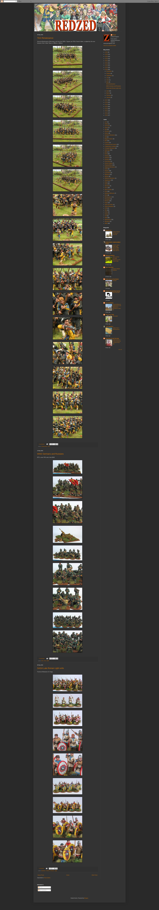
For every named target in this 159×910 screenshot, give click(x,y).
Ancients (43, 870)
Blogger (86, 898)
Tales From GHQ (109, 314)
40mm (106, 127)
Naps (106, 182)
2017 (106, 100)
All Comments (42, 890)
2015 (106, 104)
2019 (106, 67)
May (107, 82)
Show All (120, 349)
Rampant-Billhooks (109, 193)
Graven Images (108, 163)
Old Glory (107, 185)
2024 (106, 56)
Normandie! (115, 316)
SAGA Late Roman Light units (50, 668)
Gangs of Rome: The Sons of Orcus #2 (116, 233)
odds (106, 184)
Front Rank (107, 161)
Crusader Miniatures (110, 148)
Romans (52, 870)
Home (67, 875)
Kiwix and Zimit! (116, 292)
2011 (106, 113)
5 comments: (42, 444)
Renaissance (44, 446)
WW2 (48, 660)
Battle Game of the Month (112, 279)
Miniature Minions (110, 255)
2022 (106, 60)
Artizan (106, 133)
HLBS (106, 168)
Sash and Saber (109, 204)
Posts (40, 887)
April (107, 91)
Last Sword (107, 172)
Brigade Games (109, 138)
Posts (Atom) (47, 877)
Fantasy (107, 155)
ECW (106, 153)
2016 (106, 102)
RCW (106, 195)
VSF (106, 215)
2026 (106, 52)
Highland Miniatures (110, 167)
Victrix (106, 212)
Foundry (107, 159)
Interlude (114, 280)
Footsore (48, 870)
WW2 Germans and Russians (50, 454)
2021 (106, 63)
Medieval (107, 174)
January (108, 97)
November (109, 71)
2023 (106, 58)
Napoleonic (108, 180)
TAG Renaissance (45, 38)
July (107, 77)
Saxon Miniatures (109, 206)
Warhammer (108, 219)
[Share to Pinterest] (57, 444)
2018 (106, 69)
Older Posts (94, 875)
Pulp (106, 191)
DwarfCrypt (108, 230)
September (109, 75)
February (108, 95)
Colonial (107, 142)
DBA (106, 152)
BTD (42, 660)
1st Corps (107, 125)
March (108, 93)
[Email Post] (47, 444)
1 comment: (41, 868)
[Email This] (50, 444)
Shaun (114, 35)
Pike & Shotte (108, 189)
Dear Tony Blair (109, 267)
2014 (106, 106)
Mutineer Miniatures (110, 178)
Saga (56, 870)
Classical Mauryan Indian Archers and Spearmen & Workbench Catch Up (117, 307)
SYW (106, 208)
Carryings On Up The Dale (112, 338)
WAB (106, 217)
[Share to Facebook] (55, 444)
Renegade (107, 199)
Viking (106, 214)
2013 (106, 108)
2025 (106, 54)
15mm (106, 123)
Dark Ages (107, 150)
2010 (106, 115)
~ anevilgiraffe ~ (109, 326)
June (107, 80)
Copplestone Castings (110, 146)
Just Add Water (109, 303)
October (108, 73)
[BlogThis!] (52, 444)
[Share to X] (54, 444)
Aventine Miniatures (110, 135)
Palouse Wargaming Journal (112, 291)
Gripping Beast (108, 165)
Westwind (107, 221)
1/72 (106, 122)
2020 (106, 65)
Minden (107, 176)
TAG (49, 446)
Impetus (107, 170)
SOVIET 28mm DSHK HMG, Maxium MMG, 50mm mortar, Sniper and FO (116, 248)
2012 (106, 110)
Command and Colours (110, 144)
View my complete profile (109, 45)
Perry (106, 187)
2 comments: (42, 658)
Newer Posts (41, 875)
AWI (106, 137)
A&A (106, 129)
